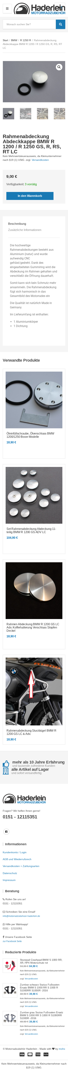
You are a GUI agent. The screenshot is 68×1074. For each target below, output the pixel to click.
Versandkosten (40, 159)
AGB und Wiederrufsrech (17, 859)
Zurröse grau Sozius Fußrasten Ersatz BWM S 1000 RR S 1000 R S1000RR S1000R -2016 (41, 1015)
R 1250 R (25, 40)
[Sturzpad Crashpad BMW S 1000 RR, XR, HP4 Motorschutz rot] (10, 965)
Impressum (9, 880)
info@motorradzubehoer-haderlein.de (21, 916)
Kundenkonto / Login (14, 852)
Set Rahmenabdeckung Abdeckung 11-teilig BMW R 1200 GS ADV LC (31, 530)
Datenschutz (10, 873)
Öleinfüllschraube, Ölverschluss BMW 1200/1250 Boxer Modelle (30, 435)
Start (5, 40)
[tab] (34, 224)
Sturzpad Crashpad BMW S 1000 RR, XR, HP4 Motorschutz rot (41, 961)
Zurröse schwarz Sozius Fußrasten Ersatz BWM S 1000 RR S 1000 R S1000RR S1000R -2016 (39, 987)
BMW (14, 40)
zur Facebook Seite (12, 941)
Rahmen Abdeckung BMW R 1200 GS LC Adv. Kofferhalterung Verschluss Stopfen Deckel (33, 627)
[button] (59, 67)
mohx (62, 1048)
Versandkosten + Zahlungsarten (21, 866)
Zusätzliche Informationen (24, 229)
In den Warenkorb (30, 195)
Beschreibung (17, 223)
